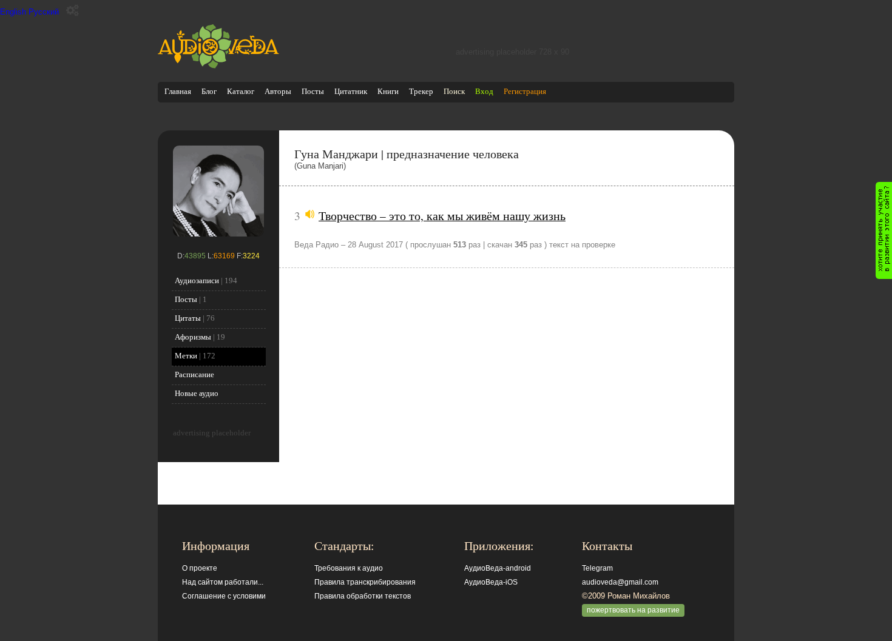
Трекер (421, 91)
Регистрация (525, 91)
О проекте (199, 568)
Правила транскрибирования (365, 582)
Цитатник (350, 91)
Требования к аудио (348, 568)
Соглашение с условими (224, 596)
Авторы (278, 91)
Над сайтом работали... (222, 582)
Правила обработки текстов (362, 596)
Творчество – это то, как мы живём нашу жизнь (442, 215)
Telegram (597, 568)
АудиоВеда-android (497, 568)
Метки (186, 355)
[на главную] (218, 65)
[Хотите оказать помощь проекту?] (884, 230)
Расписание (194, 374)
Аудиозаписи (197, 280)
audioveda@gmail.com (620, 582)
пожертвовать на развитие (633, 610)
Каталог (240, 91)
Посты (313, 91)
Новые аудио (196, 393)
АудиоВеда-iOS (491, 582)
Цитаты (188, 318)
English (13, 11)
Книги (388, 91)
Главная (177, 91)
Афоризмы (193, 336)
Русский (44, 11)
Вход (484, 91)
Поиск (454, 91)
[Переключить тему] (72, 10)
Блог (209, 91)
